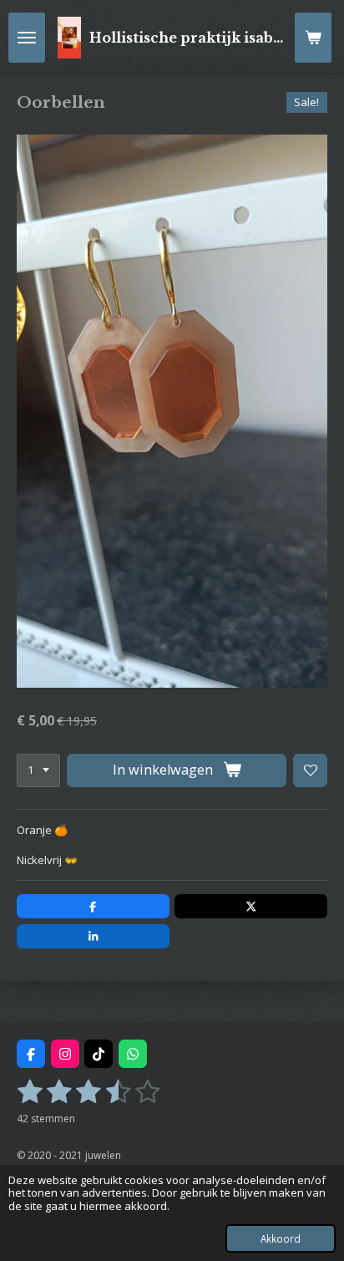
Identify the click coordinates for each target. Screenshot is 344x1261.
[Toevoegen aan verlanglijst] (310, 771)
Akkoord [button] (281, 1238)
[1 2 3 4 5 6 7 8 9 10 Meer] (38, 771)
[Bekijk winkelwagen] (313, 38)
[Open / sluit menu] (26, 38)
